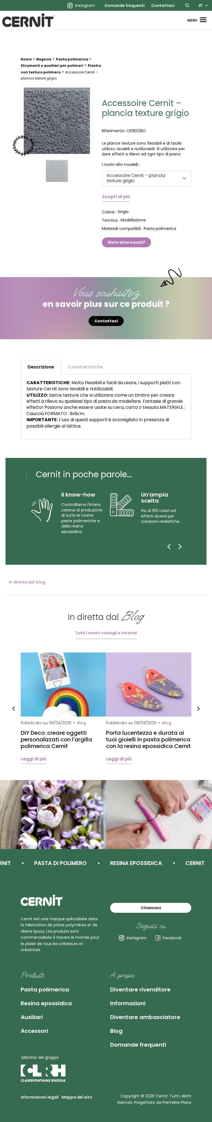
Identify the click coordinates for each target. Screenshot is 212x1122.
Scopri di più (116, 196)
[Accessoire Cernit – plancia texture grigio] (57, 120)
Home (26, 59)
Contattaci (162, 5)
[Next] (180, 546)
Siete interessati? (126, 242)
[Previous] (169, 546)
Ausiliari (32, 1017)
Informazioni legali (40, 1097)
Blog (116, 1031)
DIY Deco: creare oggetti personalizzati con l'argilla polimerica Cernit (56, 739)
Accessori (34, 1031)
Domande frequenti (125, 5)
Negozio (44, 59)
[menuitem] (124, 5)
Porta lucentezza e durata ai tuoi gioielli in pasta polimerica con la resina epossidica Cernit (148, 739)
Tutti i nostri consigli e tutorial (106, 633)
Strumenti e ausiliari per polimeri (52, 65)
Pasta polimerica (72, 59)
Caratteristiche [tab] (85, 367)
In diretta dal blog (27, 582)
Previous (13, 708)
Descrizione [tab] (41, 367)
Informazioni (127, 1003)
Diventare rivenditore (140, 989)
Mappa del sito (77, 1097)
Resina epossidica (46, 1003)
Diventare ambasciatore (145, 1017)
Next (198, 708)
